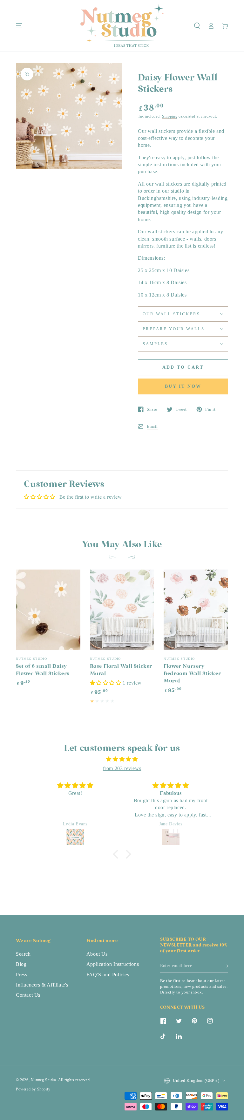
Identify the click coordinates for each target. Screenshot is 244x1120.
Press (21, 974)
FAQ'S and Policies (107, 974)
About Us (97, 954)
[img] (121, 759)
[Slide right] (129, 558)
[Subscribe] (226, 966)
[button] (197, 26)
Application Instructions (112, 964)
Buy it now (183, 386)
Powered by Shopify (33, 1089)
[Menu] (19, 26)
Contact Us (28, 995)
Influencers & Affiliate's (42, 984)
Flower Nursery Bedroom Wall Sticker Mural (192, 674)
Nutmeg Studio (43, 1080)
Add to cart (183, 367)
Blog (21, 964)
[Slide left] (115, 558)
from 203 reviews (122, 768)
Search (23, 954)
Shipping (170, 116)
